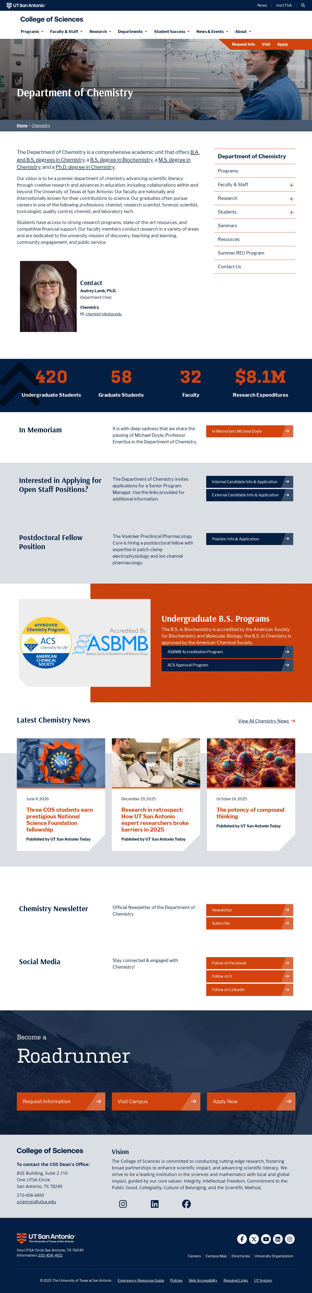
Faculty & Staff (64, 31)
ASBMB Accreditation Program (195, 652)
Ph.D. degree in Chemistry (85, 167)
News (262, 5)
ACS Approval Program (187, 665)
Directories (241, 1256)
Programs (30, 31)
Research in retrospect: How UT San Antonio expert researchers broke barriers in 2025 (155, 819)
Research (98, 31)
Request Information (46, 1101)
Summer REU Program (241, 253)
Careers (194, 1256)
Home (22, 125)
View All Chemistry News (264, 721)
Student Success (169, 31)
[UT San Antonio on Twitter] (254, 1239)
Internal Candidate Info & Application (244, 482)
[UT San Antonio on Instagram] (290, 1239)
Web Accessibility (203, 1280)
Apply (282, 44)
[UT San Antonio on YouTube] (266, 1239)
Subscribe (221, 923)
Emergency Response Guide (141, 1280)
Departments (130, 31)
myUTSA (284, 5)
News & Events (210, 31)
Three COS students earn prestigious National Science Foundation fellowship (59, 819)
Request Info (243, 44)
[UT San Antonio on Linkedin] (278, 1239)
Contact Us (229, 266)
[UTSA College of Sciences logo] (51, 18)
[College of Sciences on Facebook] (187, 1205)
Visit (266, 44)
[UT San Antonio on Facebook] (242, 1239)
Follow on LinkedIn (228, 989)
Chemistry (41, 125)
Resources (229, 239)
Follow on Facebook (229, 963)
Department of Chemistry (252, 156)
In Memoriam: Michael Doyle (237, 431)
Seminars (227, 225)
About (241, 31)
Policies (176, 1280)
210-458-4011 (50, 1255)
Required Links (236, 1280)
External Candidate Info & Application (245, 495)
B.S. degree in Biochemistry (121, 160)
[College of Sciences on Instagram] (124, 1205)
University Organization (273, 1256)
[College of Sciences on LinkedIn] (155, 1205)
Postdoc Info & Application (235, 539)
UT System (263, 1280)
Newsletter (222, 910)
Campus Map (216, 1256)
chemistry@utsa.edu (104, 314)
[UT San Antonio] (26, 5)
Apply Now (225, 1101)
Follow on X (222, 976)
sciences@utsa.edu (36, 1202)
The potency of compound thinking (250, 813)
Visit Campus (133, 1101)
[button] (303, 5)
